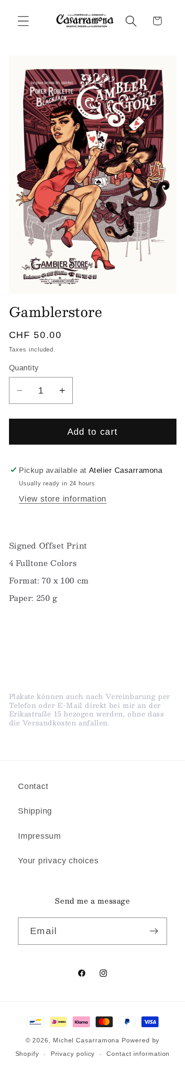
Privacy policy (73, 1053)
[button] (23, 21)
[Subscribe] (154, 931)
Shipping (35, 810)
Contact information (138, 1053)
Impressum (39, 836)
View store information (62, 498)
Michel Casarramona (86, 1040)
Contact (33, 786)
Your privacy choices (58, 860)
